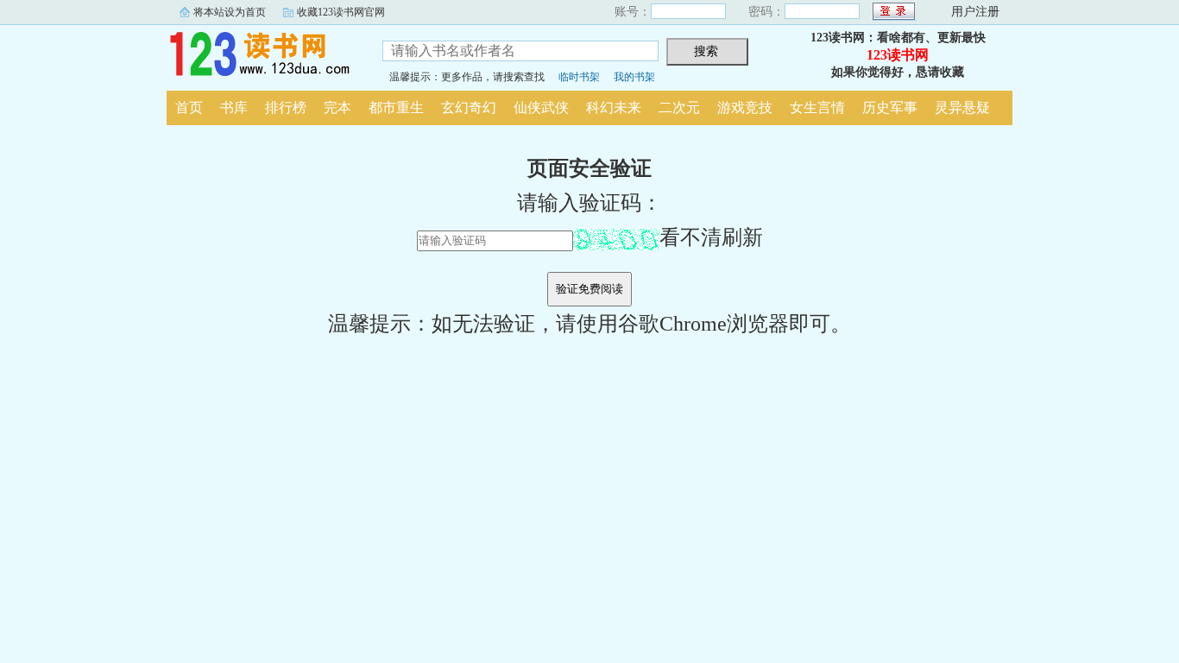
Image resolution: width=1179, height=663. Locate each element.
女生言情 (817, 107)
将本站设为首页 (229, 12)
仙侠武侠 (541, 107)
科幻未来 (613, 107)
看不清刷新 (711, 237)
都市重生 (396, 107)
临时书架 (579, 77)
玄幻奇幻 (468, 107)
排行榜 (285, 107)
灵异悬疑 (962, 107)
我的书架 (634, 77)
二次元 (679, 107)
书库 (234, 107)
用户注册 (975, 11)
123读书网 (261, 55)
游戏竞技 (744, 107)
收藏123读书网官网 (341, 12)
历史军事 (889, 107)
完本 (337, 107)
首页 (189, 107)
